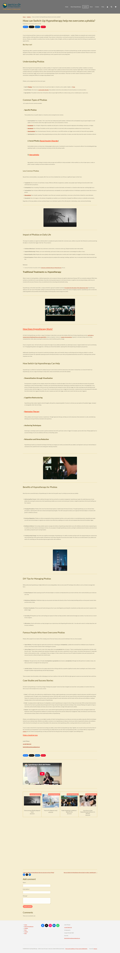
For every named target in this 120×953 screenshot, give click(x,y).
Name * (24, 882)
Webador (95, 948)
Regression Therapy (31, 412)
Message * (25, 896)
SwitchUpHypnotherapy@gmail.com (31, 747)
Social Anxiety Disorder (49, 141)
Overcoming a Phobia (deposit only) (32, 811)
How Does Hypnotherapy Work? (38, 329)
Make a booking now (30, 735)
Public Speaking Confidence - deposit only (69, 811)
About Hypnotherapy (28, 926)
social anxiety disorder (43, 89)
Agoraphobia (34, 155)
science (24, 731)
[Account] (107, 6)
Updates (29, 17)
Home (24, 17)
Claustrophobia (31, 131)
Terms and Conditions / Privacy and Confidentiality (76, 948)
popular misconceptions (66, 337)
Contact (26, 931)
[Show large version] (60, 217)
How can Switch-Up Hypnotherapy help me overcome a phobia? (46, 17)
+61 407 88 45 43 (27, 744)
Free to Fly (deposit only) (50, 810)
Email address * (26, 889)
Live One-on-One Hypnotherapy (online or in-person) (87, 812)
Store (25, 930)
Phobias (30, 87)
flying (73, 87)
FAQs (25, 933)
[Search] (111, 6)
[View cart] (115, 6)
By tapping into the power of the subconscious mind (76, 287)
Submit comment (28, 906)
